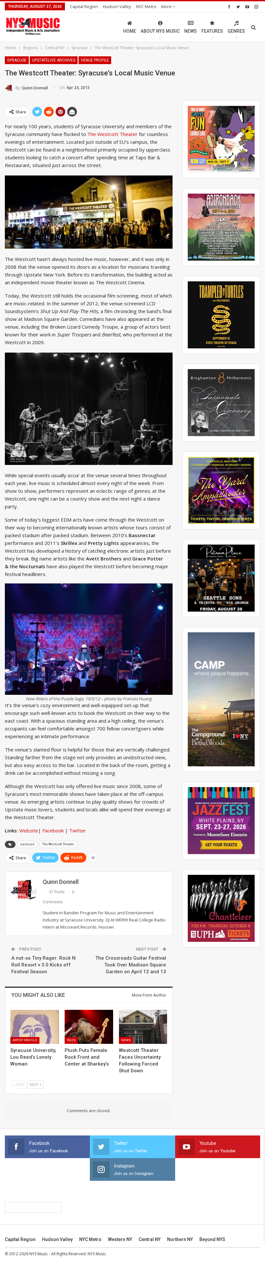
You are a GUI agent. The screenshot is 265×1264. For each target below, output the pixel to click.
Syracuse (16, 60)
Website (28, 830)
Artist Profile (25, 1040)
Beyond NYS (212, 1239)
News (190, 31)
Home (129, 31)
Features (212, 31)
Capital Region (84, 6)
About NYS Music (160, 31)
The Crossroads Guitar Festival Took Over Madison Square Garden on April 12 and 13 (130, 965)
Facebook (53, 830)
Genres (236, 31)
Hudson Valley (117, 6)
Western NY (120, 1239)
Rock (71, 1040)
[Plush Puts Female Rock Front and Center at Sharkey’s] (89, 1027)
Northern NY (180, 1239)
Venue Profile (95, 60)
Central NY (150, 1239)
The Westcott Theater (113, 134)
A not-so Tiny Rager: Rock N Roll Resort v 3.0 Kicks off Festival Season (43, 965)
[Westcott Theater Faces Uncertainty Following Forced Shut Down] (143, 1027)
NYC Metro (146, 6)
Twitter (78, 830)
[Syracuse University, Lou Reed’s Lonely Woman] (34, 1027)
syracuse (27, 844)
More (167, 6)
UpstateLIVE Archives (53, 60)
